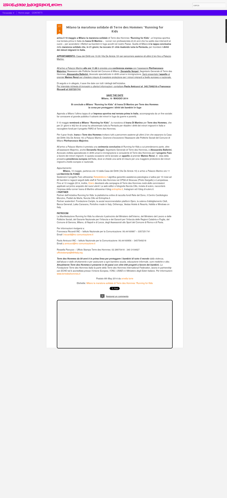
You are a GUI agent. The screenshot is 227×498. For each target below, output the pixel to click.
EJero (91, 183)
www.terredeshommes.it (68, 273)
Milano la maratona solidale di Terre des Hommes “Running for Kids (114, 29)
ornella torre (127, 278)
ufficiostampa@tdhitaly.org (70, 252)
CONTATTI (37, 12)
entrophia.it (117, 189)
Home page (24, 12)
